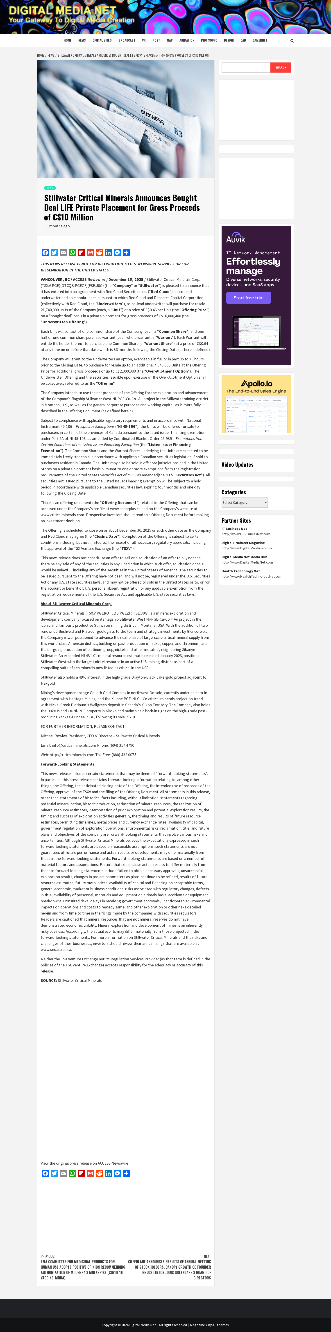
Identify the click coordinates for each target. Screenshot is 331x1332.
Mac (170, 40)
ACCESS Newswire (89, 279)
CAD (243, 40)
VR (144, 40)
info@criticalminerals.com (74, 745)
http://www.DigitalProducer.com (247, 548)
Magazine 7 (198, 1325)
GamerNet (260, 40)
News (82, 40)
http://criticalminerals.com (72, 754)
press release (81, 1163)
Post (156, 40)
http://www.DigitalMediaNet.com (247, 562)
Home (68, 40)
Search (280, 67)
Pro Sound (209, 40)
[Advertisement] (126, 1213)
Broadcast (126, 40)
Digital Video (102, 40)
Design (229, 40)
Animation (186, 40)
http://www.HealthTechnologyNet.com (252, 576)
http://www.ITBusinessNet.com (246, 534)
